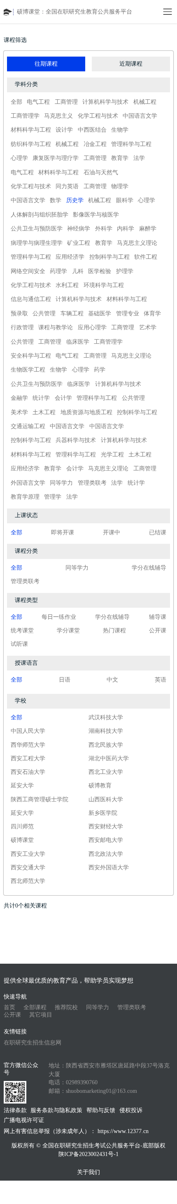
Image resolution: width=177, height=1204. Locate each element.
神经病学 (78, 229)
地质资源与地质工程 (86, 412)
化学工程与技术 (98, 116)
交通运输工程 (28, 426)
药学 (99, 370)
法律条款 (15, 1110)
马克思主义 (58, 116)
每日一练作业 (59, 617)
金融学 (19, 398)
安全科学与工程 (31, 356)
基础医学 (99, 313)
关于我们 (88, 1172)
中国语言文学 (140, 116)
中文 (112, 680)
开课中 (111, 532)
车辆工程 (72, 313)
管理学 (52, 497)
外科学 (103, 229)
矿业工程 (78, 243)
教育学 (119, 158)
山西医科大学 (105, 799)
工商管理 (66, 102)
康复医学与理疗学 (56, 158)
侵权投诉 (130, 1110)
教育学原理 (25, 497)
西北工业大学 (105, 772)
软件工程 (145, 257)
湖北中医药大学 (108, 758)
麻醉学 (147, 229)
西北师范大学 (28, 881)
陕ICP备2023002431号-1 (88, 1154)
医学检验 (99, 271)
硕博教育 (100, 785)
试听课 (19, 644)
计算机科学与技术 (105, 102)
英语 (160, 680)
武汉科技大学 (105, 717)
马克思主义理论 (137, 243)
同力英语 (67, 186)
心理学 (19, 158)
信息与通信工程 (31, 299)
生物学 (119, 130)
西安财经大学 (105, 826)
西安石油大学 (28, 772)
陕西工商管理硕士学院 (39, 799)
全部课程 (35, 1007)
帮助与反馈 (100, 1110)
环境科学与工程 (104, 285)
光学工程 (112, 455)
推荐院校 (66, 1007)
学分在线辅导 (149, 568)
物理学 (119, 186)
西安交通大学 (28, 867)
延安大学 (22, 785)
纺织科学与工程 (31, 144)
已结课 (157, 532)
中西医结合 (92, 130)
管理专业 (127, 313)
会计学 (63, 398)
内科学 (125, 229)
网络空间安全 (28, 271)
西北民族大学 (105, 745)
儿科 (78, 271)
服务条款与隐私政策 (56, 1110)
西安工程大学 (28, 758)
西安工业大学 (28, 854)
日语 (64, 680)
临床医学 (77, 342)
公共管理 (44, 313)
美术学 (19, 412)
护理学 (124, 271)
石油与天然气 (101, 172)
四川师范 (22, 826)
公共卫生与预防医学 (37, 229)
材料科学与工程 (31, 130)
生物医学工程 (28, 370)
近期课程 (130, 64)
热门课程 (114, 630)
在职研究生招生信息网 (32, 1043)
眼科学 (124, 200)
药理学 (58, 271)
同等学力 (61, 483)
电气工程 (38, 102)
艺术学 (147, 327)
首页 (9, 1007)
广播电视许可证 (24, 1120)
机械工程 (144, 102)
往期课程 (46, 64)
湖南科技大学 (105, 731)
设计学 (64, 130)
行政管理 (22, 327)
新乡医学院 (102, 813)
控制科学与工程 (109, 257)
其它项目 (40, 1015)
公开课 (157, 630)
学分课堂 (68, 630)
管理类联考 (92, 483)
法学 (139, 158)
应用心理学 (92, 327)
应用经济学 (70, 257)
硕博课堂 (22, 840)
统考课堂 (22, 630)
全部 (16, 102)
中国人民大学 (28, 731)
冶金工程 (95, 144)
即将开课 (62, 532)
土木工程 (44, 412)
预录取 (19, 313)
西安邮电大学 (105, 840)
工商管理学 (25, 116)
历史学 (75, 200)
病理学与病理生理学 (37, 243)
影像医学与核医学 (96, 215)
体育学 (152, 313)
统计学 (41, 398)
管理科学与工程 (131, 144)
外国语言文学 (28, 483)
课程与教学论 (55, 327)
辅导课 (157, 617)
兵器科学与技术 (76, 440)
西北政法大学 (105, 854)
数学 (55, 200)
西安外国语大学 (108, 867)
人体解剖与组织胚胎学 (39, 215)
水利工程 (67, 285)
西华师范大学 (28, 745)
